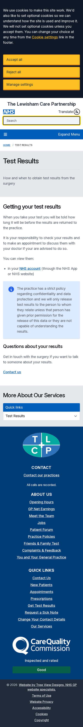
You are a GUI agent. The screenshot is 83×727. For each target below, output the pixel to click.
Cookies (42, 714)
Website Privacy (41, 702)
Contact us (12, 372)
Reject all (13, 72)
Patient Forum (41, 530)
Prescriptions (42, 599)
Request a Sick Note (41, 612)
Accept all (14, 60)
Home (6, 145)
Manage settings (19, 84)
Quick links (14, 407)
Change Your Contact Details (41, 619)
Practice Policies (41, 537)
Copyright (41, 720)
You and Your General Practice (41, 557)
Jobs (41, 523)
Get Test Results (41, 606)
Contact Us (41, 578)
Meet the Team (41, 516)
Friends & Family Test (41, 543)
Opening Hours (41, 502)
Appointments (41, 592)
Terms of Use (41, 695)
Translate (65, 112)
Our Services (41, 626)
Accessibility (41, 708)
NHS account (30, 268)
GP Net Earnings (41, 509)
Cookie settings (45, 37)
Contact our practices (41, 475)
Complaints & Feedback (41, 550)
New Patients (41, 585)
